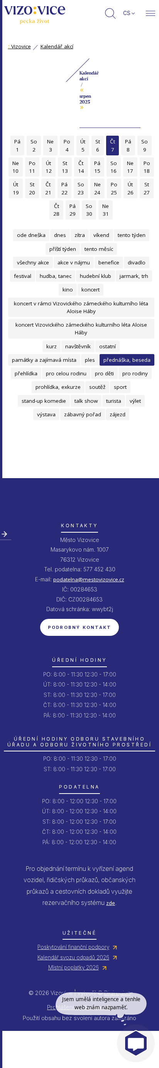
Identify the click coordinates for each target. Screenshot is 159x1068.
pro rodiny (135, 373)
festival (22, 276)
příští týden (62, 248)
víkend (101, 235)
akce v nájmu (74, 262)
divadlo (136, 262)
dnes (60, 235)
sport (120, 386)
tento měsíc (99, 248)
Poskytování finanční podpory (73, 947)
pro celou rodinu (66, 373)
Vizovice (19, 46)
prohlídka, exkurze (58, 386)
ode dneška (31, 235)
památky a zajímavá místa (44, 359)
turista (113, 400)
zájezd (117, 414)
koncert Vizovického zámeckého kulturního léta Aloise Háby (81, 328)
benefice (108, 262)
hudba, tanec (55, 276)
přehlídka (26, 373)
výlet (135, 400)
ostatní (107, 346)
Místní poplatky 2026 (73, 967)
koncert (90, 289)
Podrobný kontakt (80, 627)
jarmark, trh (134, 276)
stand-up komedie (44, 400)
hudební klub (95, 276)
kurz (51, 346)
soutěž (97, 386)
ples (90, 359)
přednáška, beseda (127, 359)
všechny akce (33, 262)
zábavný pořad (82, 414)
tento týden (131, 235)
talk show (86, 400)
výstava (46, 414)
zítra (79, 235)
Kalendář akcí (57, 46)
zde (110, 902)
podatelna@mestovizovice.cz (88, 579)
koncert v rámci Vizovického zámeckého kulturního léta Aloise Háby (81, 307)
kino (68, 289)
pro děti (104, 373)
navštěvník (78, 346)
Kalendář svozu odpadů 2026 (73, 957)
